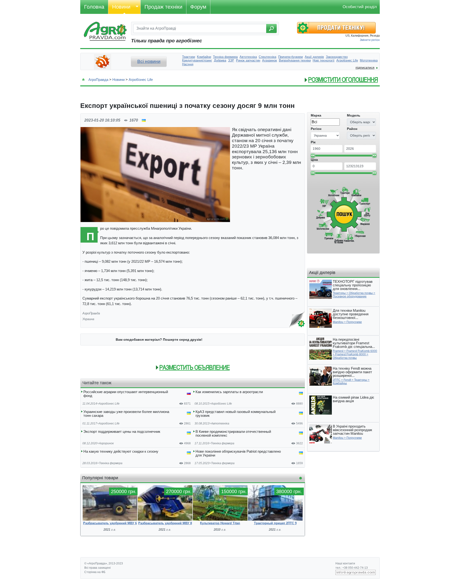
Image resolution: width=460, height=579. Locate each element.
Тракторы (339, 293)
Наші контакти (345, 563)
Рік (313, 142)
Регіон (316, 129)
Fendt (347, 380)
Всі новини (149, 61)
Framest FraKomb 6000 (361, 351)
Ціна (314, 159)
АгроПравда (98, 80)
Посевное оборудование (350, 296)
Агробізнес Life (141, 80)
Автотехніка (220, 423)
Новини (121, 7)
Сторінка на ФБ (94, 572)
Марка (316, 115)
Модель (353, 115)
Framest (338, 351)
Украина (88, 319)
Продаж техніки (163, 7)
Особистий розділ (360, 7)
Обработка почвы (361, 293)
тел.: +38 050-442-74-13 (351, 567)
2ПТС (336, 380)
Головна (94, 7)
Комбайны (340, 383)
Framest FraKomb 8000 (350, 354)
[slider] (312, 155)
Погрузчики (354, 322)
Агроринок (106, 443)
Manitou (338, 322)
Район (352, 129)
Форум (198, 7)
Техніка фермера (222, 443)
